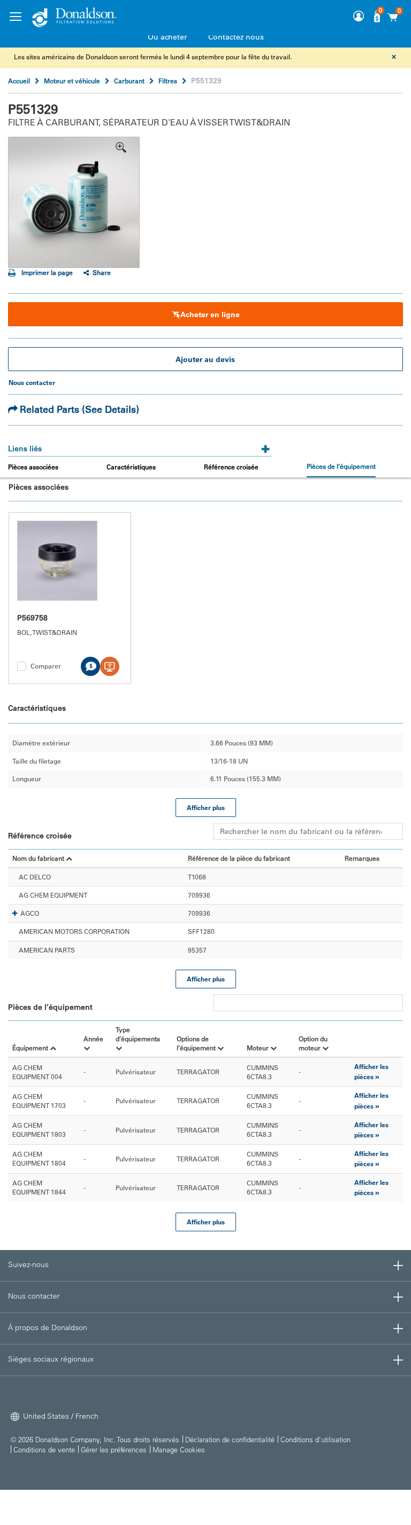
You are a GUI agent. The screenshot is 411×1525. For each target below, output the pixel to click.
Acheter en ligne (210, 314)
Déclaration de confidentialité (230, 1439)
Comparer (46, 666)
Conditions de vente (44, 1449)
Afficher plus (206, 807)
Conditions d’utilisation (315, 1439)
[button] (14, 913)
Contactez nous (236, 37)
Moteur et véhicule (72, 80)
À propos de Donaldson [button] (47, 1327)
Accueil (19, 80)
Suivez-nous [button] (28, 1264)
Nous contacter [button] (34, 1296)
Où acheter (167, 37)
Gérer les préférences (114, 1449)
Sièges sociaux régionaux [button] (51, 1359)
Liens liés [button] (25, 448)
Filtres (167, 80)
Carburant (129, 80)
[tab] (139, 445)
